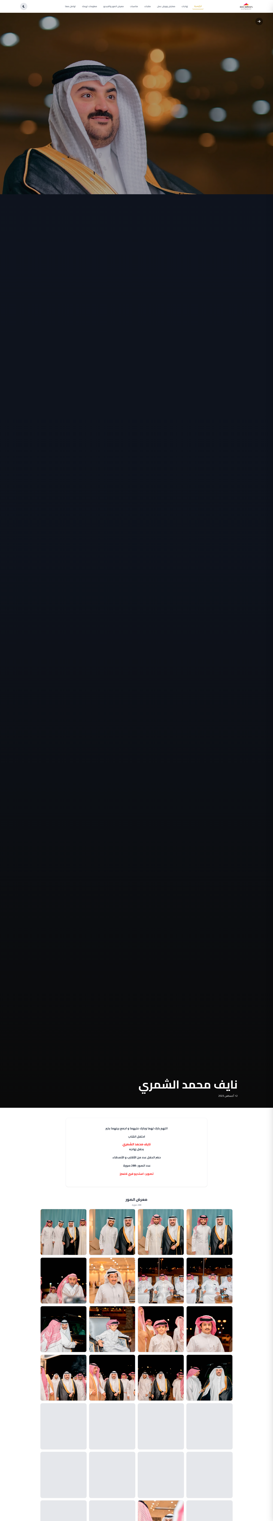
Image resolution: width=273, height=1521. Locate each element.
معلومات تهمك (89, 6)
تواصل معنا (70, 6)
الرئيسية (198, 6)
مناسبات (134, 6)
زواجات (185, 6)
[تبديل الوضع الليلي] (23, 6)
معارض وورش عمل (166, 6)
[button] (209, 1232)
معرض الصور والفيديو (113, 6)
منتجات (147, 6)
